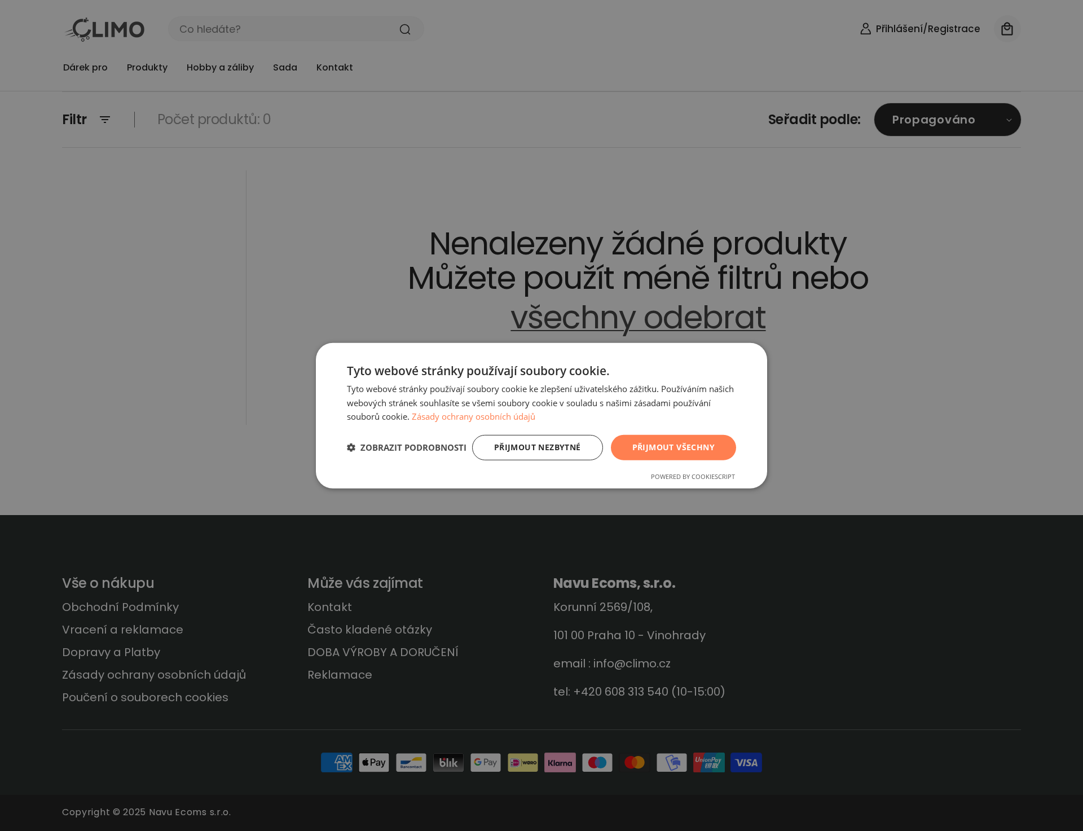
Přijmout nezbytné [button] (537, 447)
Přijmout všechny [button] (673, 447)
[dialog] (541, 415)
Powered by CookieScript (693, 476)
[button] (406, 447)
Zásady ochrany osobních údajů (473, 416)
